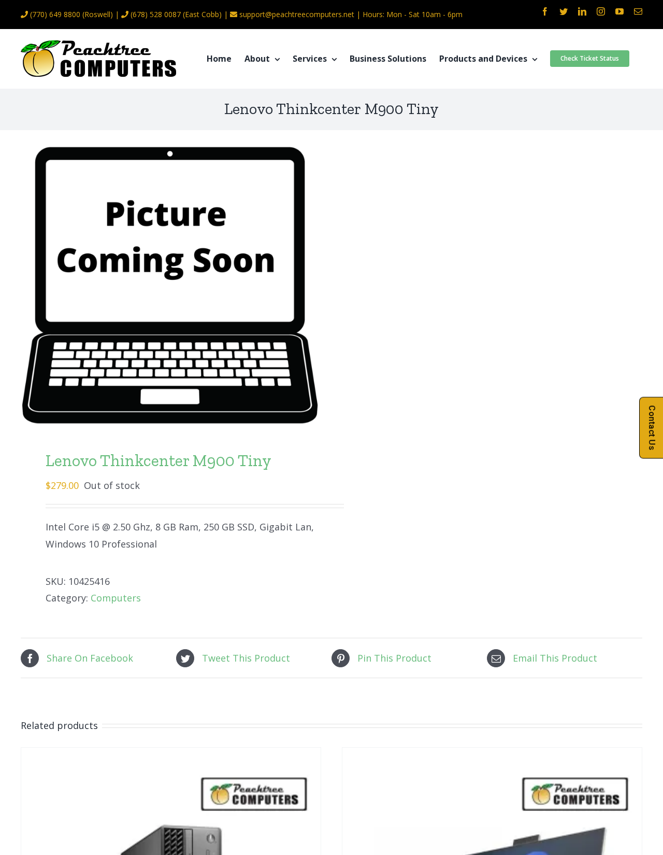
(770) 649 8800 (55, 14)
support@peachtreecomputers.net (296, 14)
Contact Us (652, 427)
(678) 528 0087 (156, 14)
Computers (116, 598)
